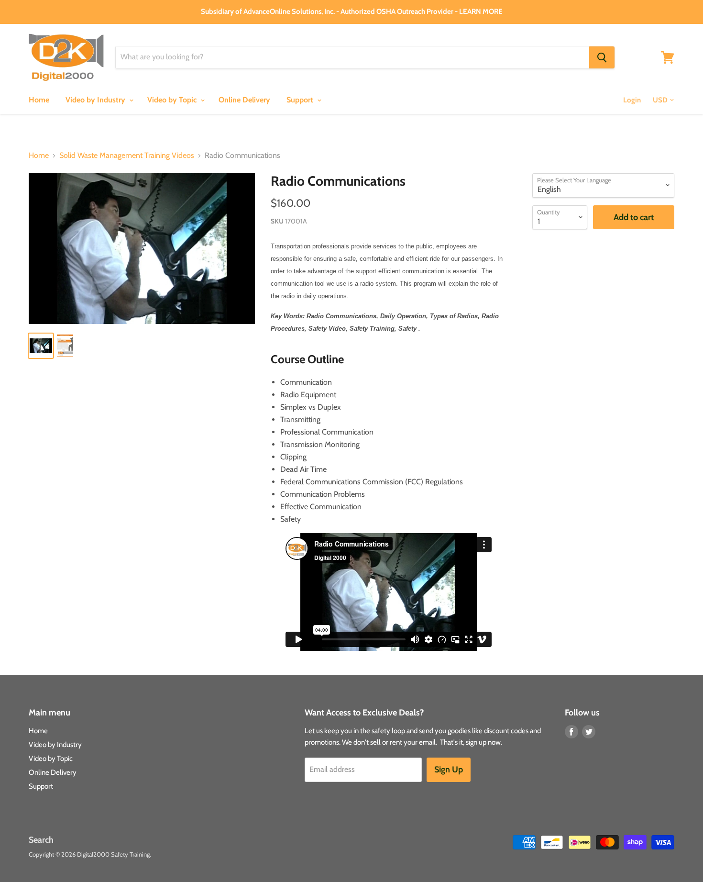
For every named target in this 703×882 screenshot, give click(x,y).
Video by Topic (172, 99)
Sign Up (448, 769)
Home (39, 99)
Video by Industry (96, 99)
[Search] (602, 57)
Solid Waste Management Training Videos (126, 155)
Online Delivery (244, 99)
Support (300, 99)
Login (632, 100)
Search (41, 840)
